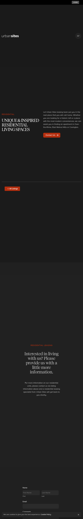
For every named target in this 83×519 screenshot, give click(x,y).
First (24, 496)
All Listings (13, 189)
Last (43, 496)
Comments (27, 512)
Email (25, 502)
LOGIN (75, 2)
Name (25, 488)
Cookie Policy (46, 514)
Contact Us (50, 135)
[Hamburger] (78, 36)
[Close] (78, 515)
